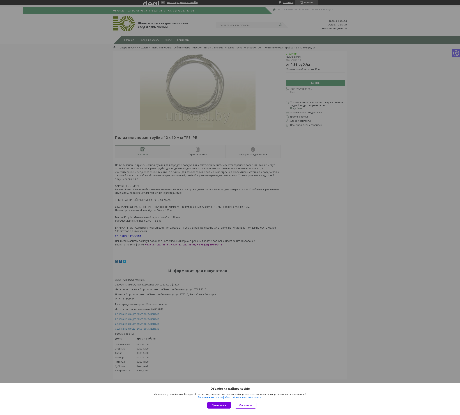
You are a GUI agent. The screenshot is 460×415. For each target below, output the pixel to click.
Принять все (219, 405)
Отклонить (245, 405)
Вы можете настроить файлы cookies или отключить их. (229, 397)
